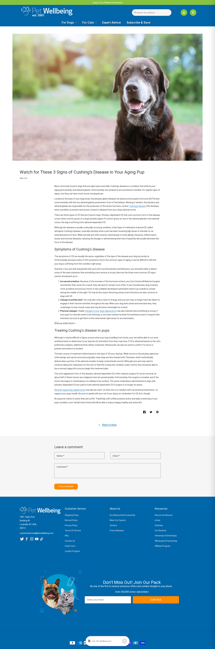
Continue (85, 354)
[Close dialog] (147, 300)
